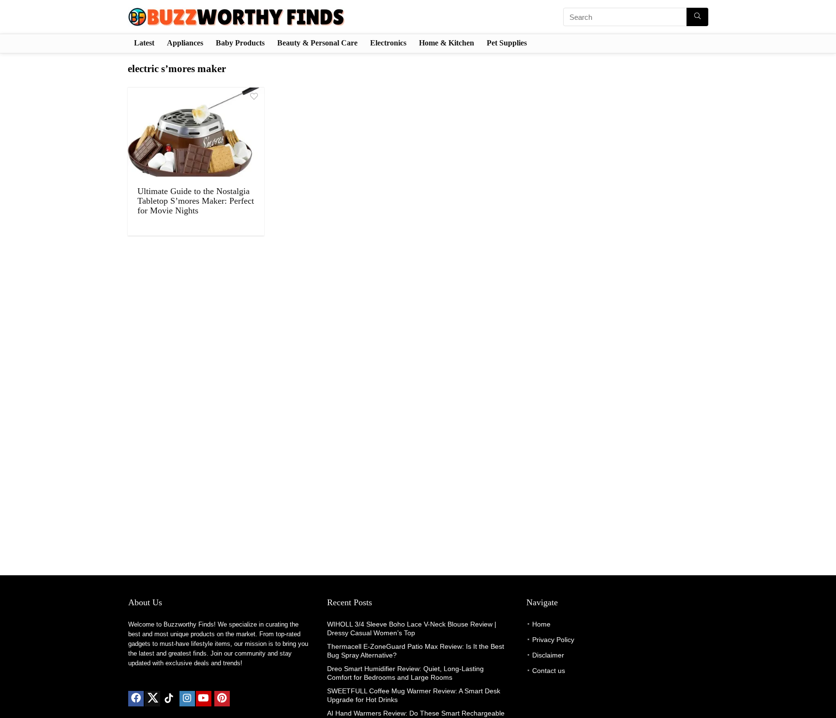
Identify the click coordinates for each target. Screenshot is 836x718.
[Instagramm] (187, 698)
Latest (144, 43)
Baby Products (240, 43)
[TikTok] (169, 698)
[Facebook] (136, 698)
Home (541, 624)
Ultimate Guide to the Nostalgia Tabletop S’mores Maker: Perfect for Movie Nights (195, 200)
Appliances (185, 43)
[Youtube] (203, 698)
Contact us (548, 670)
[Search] (697, 17)
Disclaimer (548, 655)
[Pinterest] (222, 698)
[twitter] (152, 698)
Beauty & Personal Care (317, 43)
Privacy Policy (553, 639)
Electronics (388, 43)
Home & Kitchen (446, 43)
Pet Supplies (507, 43)
